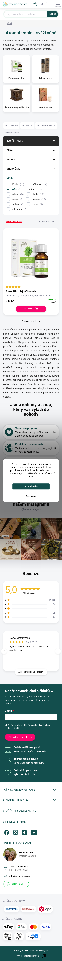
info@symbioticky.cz (20, 876)
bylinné (18, 194)
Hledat (52, 14)
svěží (16, 189)
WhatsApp (18, 884)
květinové (39, 184)
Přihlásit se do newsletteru (20, 737)
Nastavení (31, 496)
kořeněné (35, 189)
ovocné (17, 199)
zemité (37, 204)
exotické (17, 204)
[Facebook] (6, 832)
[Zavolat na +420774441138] (35, 4)
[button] (58, 651)
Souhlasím (33, 486)
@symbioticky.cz (31, 509)
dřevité (17, 184)
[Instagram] (15, 832)
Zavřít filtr (15, 140)
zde (31, 476)
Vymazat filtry (14, 221)
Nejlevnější (11, 125)
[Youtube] (32, 832)
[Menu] (58, 4)
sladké (37, 194)
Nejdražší (27, 125)
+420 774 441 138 (18, 868)
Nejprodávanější (46, 125)
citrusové (38, 199)
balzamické (19, 209)
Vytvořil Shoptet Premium (27, 956)
